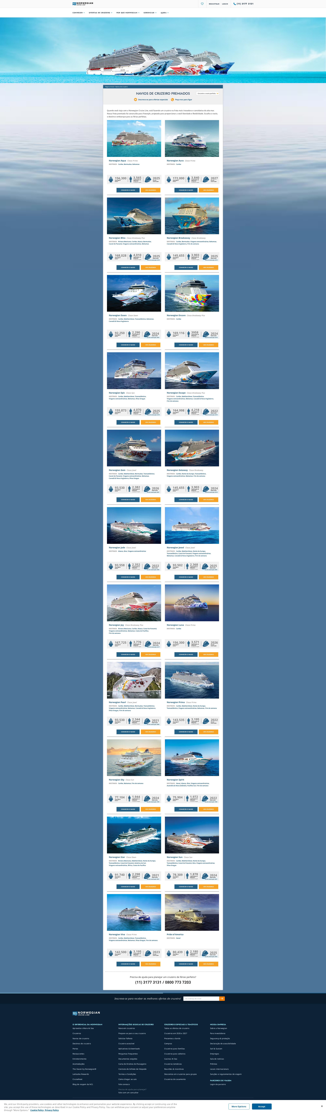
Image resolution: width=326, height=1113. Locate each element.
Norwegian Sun (175, 857)
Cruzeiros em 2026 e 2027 (175, 1033)
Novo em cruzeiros (126, 1028)
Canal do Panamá (115, 244)
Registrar (214, 4)
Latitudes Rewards (81, 1074)
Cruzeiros (77, 1033)
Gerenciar (149, 13)
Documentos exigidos (127, 1059)
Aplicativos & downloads (129, 1048)
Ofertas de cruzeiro (99, 13)
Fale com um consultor (128, 1092)
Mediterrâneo (129, 319)
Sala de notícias (217, 1059)
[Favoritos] (202, 4)
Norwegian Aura (175, 160)
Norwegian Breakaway (178, 238)
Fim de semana (193, 244)
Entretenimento (79, 1059)
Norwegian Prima (176, 702)
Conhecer (78, 13)
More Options (239, 1106)
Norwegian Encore (176, 315)
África (130, 865)
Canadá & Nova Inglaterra (177, 244)
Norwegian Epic (117, 392)
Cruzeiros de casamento (175, 1079)
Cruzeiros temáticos (173, 1064)
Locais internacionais (219, 1069)
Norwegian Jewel (175, 547)
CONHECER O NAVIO (128, 190)
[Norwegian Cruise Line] (83, 3)
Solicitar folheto (125, 1038)
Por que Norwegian (127, 13)
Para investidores (217, 1033)
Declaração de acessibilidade (223, 1043)
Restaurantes (78, 1054)
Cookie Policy (37, 1110)
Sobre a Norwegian (218, 1028)
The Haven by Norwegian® (84, 1069)
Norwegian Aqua (117, 160)
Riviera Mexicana (124, 241)
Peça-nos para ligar (183, 99)
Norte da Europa (188, 474)
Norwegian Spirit (175, 779)
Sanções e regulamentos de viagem (226, 1074)
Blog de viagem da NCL (83, 1084)
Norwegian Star (117, 857)
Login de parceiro (218, 1084)
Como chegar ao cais (127, 1079)
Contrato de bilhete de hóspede (132, 1069)
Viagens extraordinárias (132, 244)
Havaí (178, 783)
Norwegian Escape (176, 392)
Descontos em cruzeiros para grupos (180, 1074)
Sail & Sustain (216, 1048)
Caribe (120, 164)
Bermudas (128, 164)
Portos (75, 1048)
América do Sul (140, 863)
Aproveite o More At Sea (83, 1028)
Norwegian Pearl (117, 702)
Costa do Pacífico (142, 631)
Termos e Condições (127, 1074)
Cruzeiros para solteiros (174, 1054)
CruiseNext (77, 1079)
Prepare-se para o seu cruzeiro (132, 1033)
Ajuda (164, 13)
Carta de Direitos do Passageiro (132, 1064)
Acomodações (79, 1064)
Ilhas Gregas (140, 399)
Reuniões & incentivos (174, 1069)
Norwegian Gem (117, 470)
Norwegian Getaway (177, 470)
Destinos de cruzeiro (82, 1043)
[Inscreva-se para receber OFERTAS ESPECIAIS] (222, 998)
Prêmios (213, 1064)
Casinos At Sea (170, 1059)
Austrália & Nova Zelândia (177, 786)
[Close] (322, 1106)
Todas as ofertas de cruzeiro (176, 1028)
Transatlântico (140, 319)
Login (225, 4)
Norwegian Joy (116, 625)
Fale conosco (124, 1084)
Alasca (140, 241)
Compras (168, 1043)
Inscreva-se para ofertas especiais (153, 99)
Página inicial (109, 87)
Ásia (125, 551)
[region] (163, 1106)
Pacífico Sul (191, 786)
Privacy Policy (51, 1110)
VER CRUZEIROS (150, 190)
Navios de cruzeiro (81, 1038)
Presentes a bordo (172, 1038)
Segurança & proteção (220, 1038)
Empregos (214, 1054)
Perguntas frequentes (128, 1054)
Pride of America (175, 934)
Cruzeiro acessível (126, 1043)
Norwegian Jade (117, 547)
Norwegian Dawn (118, 315)
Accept (261, 1106)
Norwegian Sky (116, 779)
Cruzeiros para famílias (174, 1048)
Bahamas (135, 164)
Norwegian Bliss (117, 238)
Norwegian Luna (175, 625)
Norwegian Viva (117, 934)
